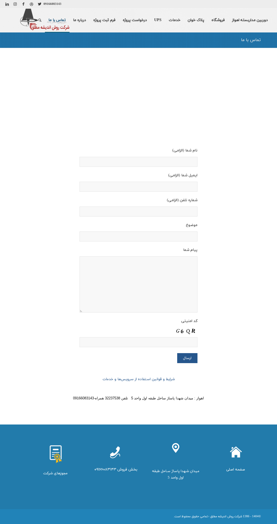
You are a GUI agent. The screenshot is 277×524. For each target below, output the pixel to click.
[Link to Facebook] (23, 4)
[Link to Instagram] (15, 4)
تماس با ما (251, 40)
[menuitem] (250, 20)
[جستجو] (40, 20)
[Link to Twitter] (39, 4)
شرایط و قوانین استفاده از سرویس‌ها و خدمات (139, 379)
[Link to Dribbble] (31, 4)
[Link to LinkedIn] (7, 4)
